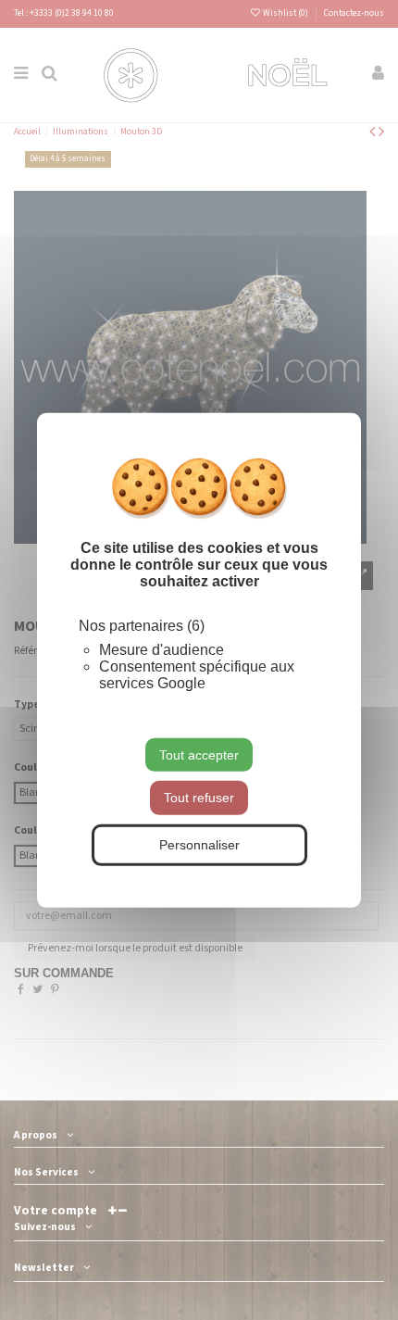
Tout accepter (199, 754)
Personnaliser (199, 844)
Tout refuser (199, 797)
